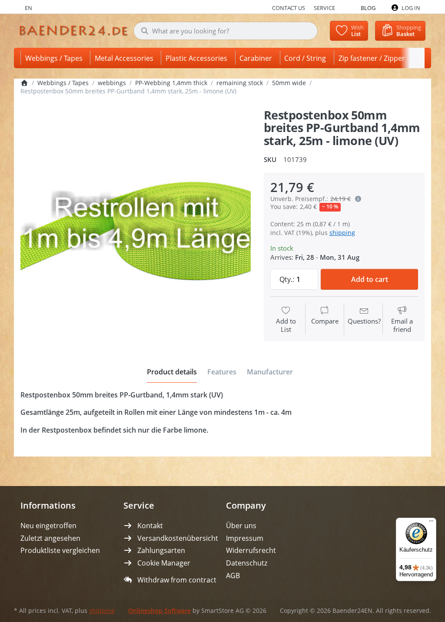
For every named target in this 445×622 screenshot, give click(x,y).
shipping (342, 232)
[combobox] (225, 31)
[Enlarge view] (135, 224)
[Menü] (431, 523)
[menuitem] (55, 58)
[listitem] (135, 224)
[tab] (172, 372)
